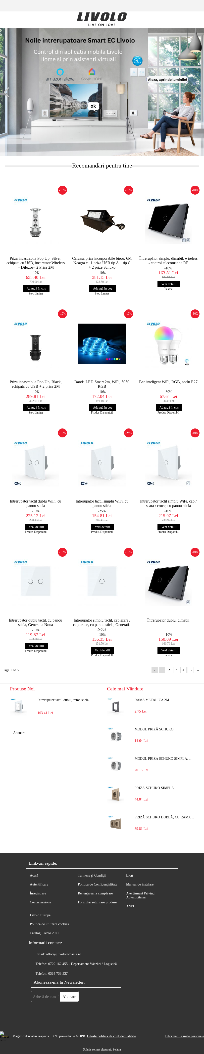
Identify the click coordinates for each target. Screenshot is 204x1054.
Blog (129, 875)
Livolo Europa (40, 915)
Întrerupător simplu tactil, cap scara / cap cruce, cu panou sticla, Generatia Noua (102, 624)
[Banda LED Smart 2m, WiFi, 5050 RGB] (102, 344)
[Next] (196, 92)
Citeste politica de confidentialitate (111, 1036)
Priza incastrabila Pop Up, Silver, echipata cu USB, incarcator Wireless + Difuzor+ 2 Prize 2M (35, 262)
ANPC (130, 906)
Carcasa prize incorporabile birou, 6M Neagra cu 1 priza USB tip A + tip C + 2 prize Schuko (102, 262)
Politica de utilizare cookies (49, 924)
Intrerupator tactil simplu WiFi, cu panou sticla (102, 503)
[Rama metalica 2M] (115, 707)
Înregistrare (38, 893)
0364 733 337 (58, 973)
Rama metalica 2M (152, 700)
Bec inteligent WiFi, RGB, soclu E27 (168, 382)
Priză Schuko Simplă (154, 788)
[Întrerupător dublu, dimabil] (168, 582)
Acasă (34, 875)
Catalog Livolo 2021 (44, 933)
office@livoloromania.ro (63, 954)
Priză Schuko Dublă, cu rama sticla (164, 817)
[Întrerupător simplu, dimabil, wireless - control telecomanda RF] (168, 220)
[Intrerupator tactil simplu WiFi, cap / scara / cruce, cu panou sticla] (168, 463)
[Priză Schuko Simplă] (115, 794)
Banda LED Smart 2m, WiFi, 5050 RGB (101, 384)
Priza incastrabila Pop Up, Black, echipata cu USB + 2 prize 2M (36, 384)
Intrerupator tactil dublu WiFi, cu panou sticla (35, 503)
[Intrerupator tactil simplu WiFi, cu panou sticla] (102, 463)
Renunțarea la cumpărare (95, 893)
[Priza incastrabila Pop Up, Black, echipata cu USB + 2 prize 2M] (35, 344)
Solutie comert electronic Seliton (102, 1049)
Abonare (19, 733)
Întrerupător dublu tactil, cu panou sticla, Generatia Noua (35, 622)
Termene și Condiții (92, 875)
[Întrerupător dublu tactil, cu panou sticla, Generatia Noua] (35, 582)
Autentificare (39, 884)
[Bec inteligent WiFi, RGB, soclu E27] (168, 344)
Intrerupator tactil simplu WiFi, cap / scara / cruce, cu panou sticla (168, 503)
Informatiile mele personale (184, 1036)
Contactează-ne (40, 902)
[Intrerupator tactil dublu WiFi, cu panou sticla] (35, 463)
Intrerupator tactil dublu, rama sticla (63, 700)
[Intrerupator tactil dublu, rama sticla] (18, 707)
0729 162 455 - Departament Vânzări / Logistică (82, 964)
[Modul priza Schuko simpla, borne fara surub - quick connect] (115, 765)
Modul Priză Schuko (154, 729)
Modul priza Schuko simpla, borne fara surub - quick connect (164, 758)
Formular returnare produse (97, 902)
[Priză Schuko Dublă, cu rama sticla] (115, 824)
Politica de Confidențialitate (97, 884)
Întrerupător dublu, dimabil (168, 620)
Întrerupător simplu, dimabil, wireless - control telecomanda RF (168, 260)
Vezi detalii (169, 284)
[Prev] (8, 92)
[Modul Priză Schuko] (115, 736)
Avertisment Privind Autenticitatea (140, 895)
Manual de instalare (139, 884)
